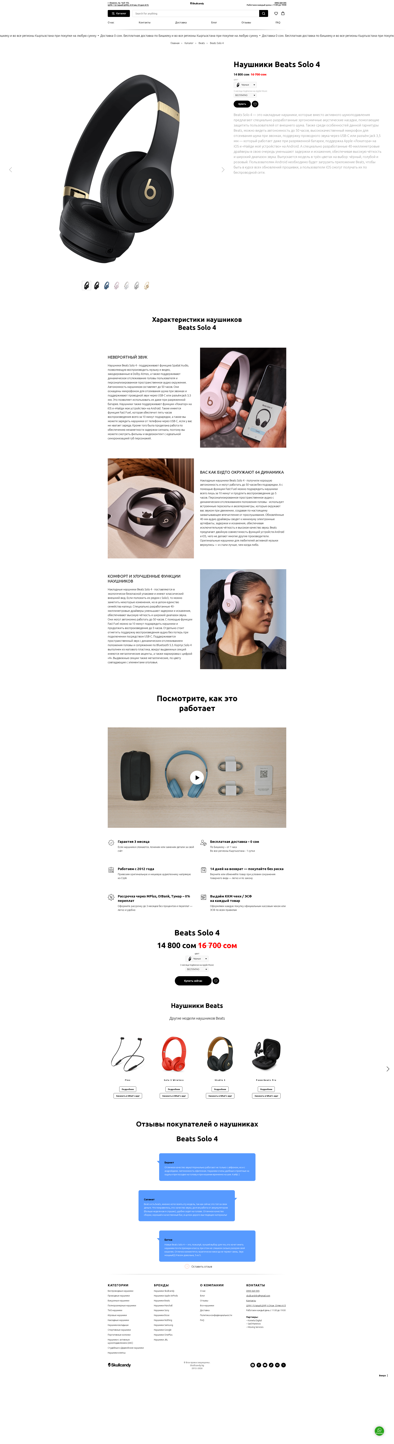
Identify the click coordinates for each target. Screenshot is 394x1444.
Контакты (145, 22)
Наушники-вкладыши (118, 1325)
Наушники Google (162, 1330)
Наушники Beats (162, 1300)
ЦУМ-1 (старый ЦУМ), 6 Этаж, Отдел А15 (266, 1305)
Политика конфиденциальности (216, 1315)
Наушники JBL (161, 1339)
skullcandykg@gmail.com (258, 1295)
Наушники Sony (161, 1310)
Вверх (382, 1375)
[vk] (277, 1366)
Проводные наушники (119, 1295)
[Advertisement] (92, 1401)
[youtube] (265, 1366)
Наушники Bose (161, 1315)
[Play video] (197, 778)
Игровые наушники (117, 1315)
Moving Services (255, 1327)
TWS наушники (115, 1310)
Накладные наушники (118, 1320)
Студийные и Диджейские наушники (126, 1348)
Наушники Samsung (163, 1325)
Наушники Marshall (163, 1305)
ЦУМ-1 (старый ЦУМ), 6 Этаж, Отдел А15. (128, 5)
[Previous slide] (10, 169)
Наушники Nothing (163, 1320)
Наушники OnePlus (163, 1335)
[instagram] (252, 1366)
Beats (202, 43)
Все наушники (207, 1305)
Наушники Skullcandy (164, 1291)
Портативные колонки (119, 1335)
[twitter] (283, 1366)
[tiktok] (271, 1366)
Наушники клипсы (117, 1353)
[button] (276, 13)
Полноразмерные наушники (122, 1305)
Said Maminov (254, 1323)
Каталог (189, 43)
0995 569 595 (280, 3)
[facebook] (259, 1366)
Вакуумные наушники (118, 1300)
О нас (111, 22)
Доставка (181, 22)
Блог (214, 22)
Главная (175, 43)
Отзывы (246, 22)
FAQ (278, 22)
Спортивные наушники (119, 1330)
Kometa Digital (255, 1320)
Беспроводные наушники (120, 1291)
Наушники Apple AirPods (166, 1295)
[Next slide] (223, 169)
